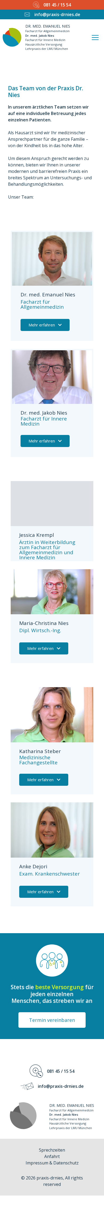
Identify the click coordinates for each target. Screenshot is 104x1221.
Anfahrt (52, 1156)
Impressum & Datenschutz (52, 1163)
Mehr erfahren (42, 324)
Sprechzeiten (52, 1150)
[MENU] (96, 37)
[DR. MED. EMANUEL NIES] (12, 37)
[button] (45, 325)
